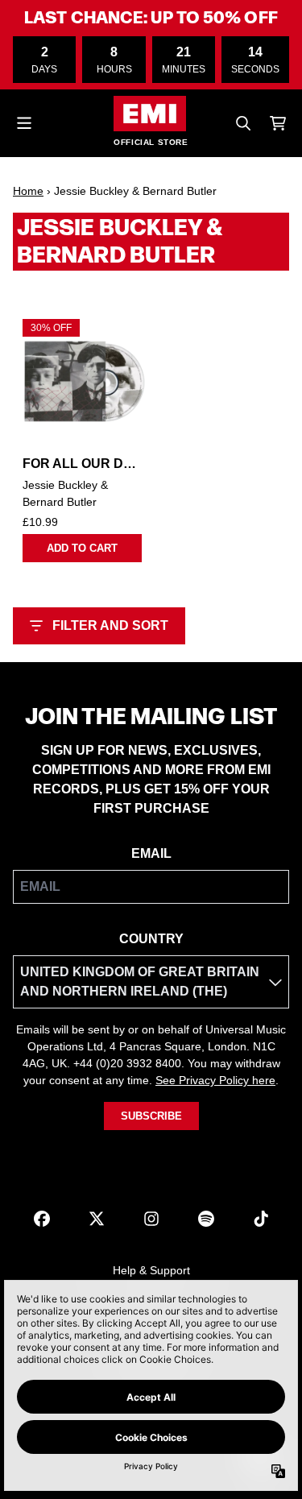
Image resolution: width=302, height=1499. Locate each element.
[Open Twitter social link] (96, 1218)
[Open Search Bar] (242, 123)
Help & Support (151, 1270)
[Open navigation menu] (24, 123)
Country (151, 939)
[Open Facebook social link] (42, 1218)
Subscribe (151, 1116)
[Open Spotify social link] (206, 1218)
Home (28, 190)
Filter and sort (110, 625)
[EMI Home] (150, 113)
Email (151, 853)
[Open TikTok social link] (261, 1218)
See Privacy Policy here (215, 1080)
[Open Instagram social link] (151, 1218)
